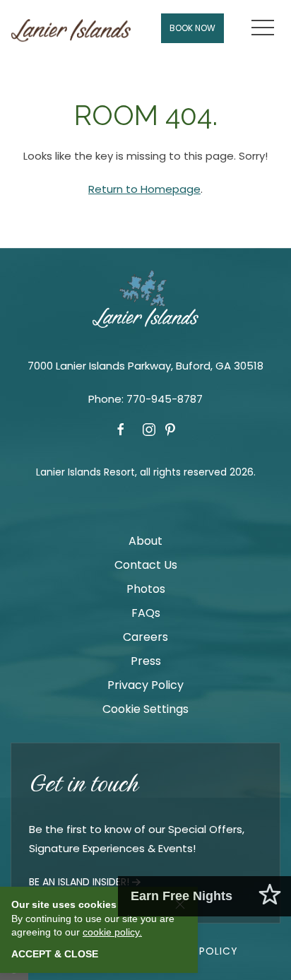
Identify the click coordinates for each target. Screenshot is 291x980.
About (145, 541)
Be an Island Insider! (79, 882)
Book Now (192, 28)
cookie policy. (112, 932)
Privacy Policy (145, 685)
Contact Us (145, 565)
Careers (145, 637)
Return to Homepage (144, 189)
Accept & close (54, 954)
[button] (262, 28)
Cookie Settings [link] (145, 709)
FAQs (145, 613)
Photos (145, 589)
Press (146, 661)
